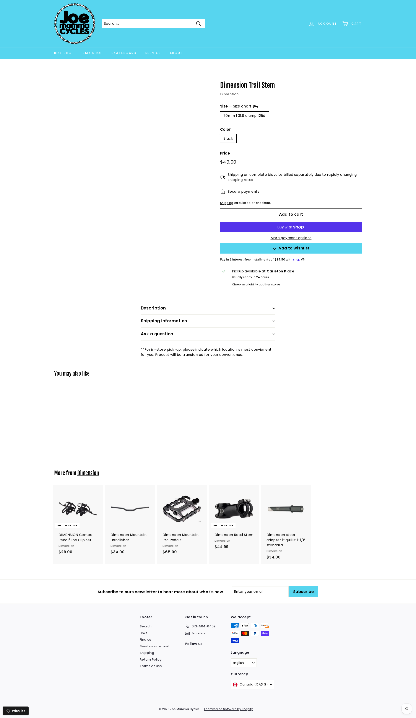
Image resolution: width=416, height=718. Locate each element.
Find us (145, 639)
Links (143, 633)
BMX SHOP (93, 53)
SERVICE (153, 53)
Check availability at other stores (256, 284)
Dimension (229, 94)
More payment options (291, 237)
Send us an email (154, 646)
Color (225, 129)
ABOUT (176, 53)
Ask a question (157, 334)
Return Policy (150, 659)
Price (225, 153)
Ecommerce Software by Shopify (228, 709)
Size (236, 106)
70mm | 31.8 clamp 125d (244, 115)
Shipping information (164, 321)
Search (145, 626)
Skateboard (124, 53)
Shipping (226, 203)
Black (228, 138)
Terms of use (151, 666)
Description (153, 308)
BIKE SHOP (64, 53)
